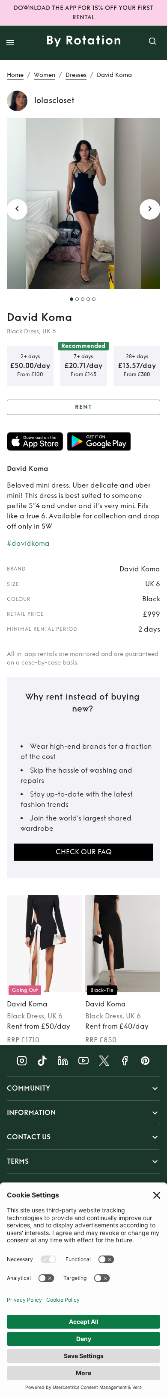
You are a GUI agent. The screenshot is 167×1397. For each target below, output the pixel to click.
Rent (83, 407)
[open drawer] (10, 42)
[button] (83, 1088)
